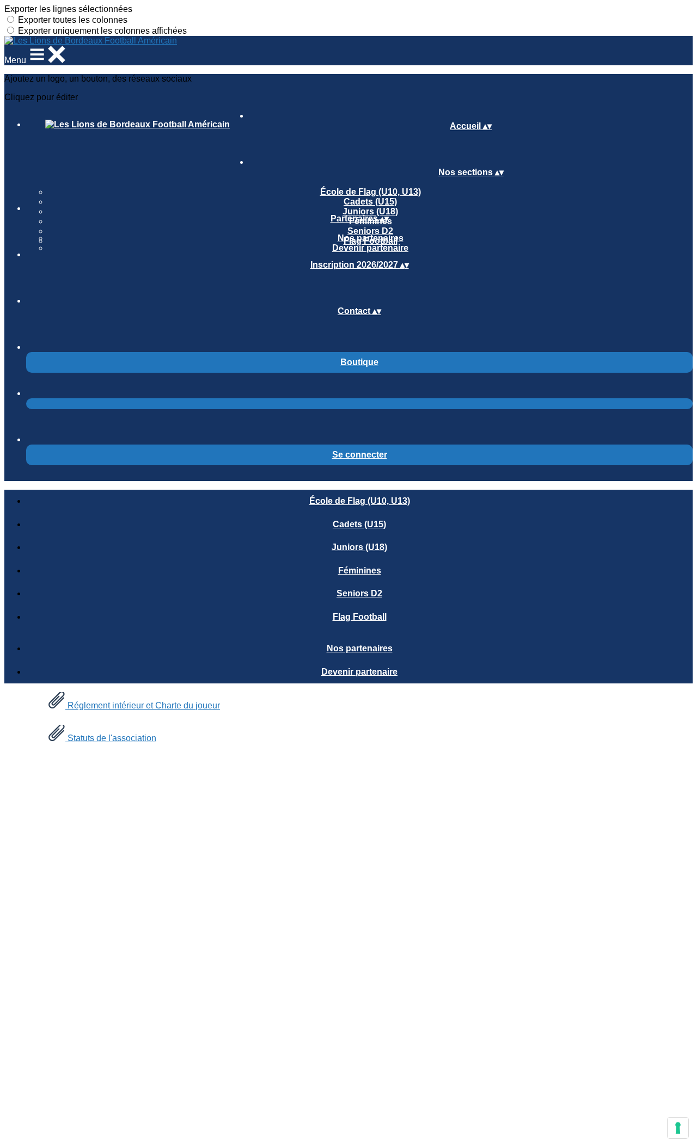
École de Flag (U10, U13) (370, 191)
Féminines (359, 570)
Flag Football (360, 616)
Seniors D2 (370, 231)
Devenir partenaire (370, 247)
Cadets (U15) (370, 201)
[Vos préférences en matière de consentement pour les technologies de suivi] (678, 1128)
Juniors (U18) (370, 211)
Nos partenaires (370, 238)
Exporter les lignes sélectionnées (68, 9)
